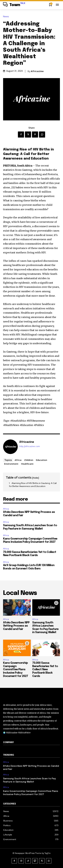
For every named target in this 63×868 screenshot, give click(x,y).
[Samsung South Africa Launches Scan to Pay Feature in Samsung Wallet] (46, 607)
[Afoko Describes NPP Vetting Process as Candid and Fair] (17, 607)
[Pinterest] (35, 134)
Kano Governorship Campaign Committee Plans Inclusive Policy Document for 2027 (15, 669)
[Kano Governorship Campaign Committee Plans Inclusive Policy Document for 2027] (17, 648)
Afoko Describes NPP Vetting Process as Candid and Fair (16, 626)
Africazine (37, 71)
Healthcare (27, 463)
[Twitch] (35, 860)
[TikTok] (28, 860)
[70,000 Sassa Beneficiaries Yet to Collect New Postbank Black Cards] (46, 648)
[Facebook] (21, 134)
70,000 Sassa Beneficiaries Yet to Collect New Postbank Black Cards (45, 669)
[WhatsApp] (42, 134)
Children (28, 459)
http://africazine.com (29, 446)
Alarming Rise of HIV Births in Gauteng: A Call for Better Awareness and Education (33, 485)
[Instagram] (21, 860)
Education (41, 459)
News (6, 16)
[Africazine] (10, 446)
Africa (18, 459)
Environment (11, 463)
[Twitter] (28, 134)
